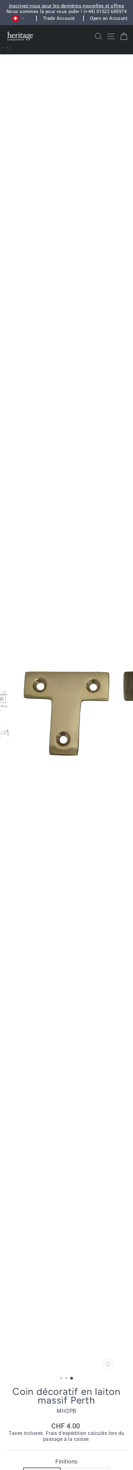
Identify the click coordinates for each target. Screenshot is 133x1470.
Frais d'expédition (66, 1433)
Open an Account (108, 18)
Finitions (66, 1461)
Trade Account (59, 18)
